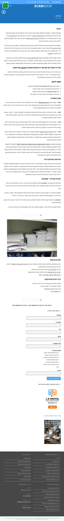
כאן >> (50, 54)
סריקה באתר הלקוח (38, 36)
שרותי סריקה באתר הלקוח (19, 264)
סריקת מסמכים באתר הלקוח (51, 353)
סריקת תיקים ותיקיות (32, 38)
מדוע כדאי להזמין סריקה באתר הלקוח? (51, 491)
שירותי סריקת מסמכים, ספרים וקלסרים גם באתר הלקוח (33, 144)
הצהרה (23, 67)
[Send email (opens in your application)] (9, 2)
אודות (57, 18)
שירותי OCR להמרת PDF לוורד (51, 275)
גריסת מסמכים (27, 476)
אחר (57, 367)
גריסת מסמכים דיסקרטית (52, 362)
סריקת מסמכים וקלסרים (52, 360)
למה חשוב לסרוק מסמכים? (54, 488)
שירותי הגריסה (57, 48)
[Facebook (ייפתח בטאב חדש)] (3, 2)
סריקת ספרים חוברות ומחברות (50, 357)
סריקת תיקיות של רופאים (25, 479)
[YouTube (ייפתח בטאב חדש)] (7, 2)
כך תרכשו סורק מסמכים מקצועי (52, 494)
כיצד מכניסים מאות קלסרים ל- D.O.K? (51, 503)
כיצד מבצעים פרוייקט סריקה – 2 (52, 467)
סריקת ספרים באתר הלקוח (51, 355)
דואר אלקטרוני (56, 343)
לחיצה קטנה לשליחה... (53, 378)
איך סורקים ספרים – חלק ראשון (53, 470)
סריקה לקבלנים (27, 458)
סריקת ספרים (52, 269)
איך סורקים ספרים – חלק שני (53, 473)
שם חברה (58, 322)
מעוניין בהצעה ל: (56, 350)
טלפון (59, 336)
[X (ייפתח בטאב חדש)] (1, 2)
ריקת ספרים (12, 36)
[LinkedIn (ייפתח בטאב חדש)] (5, 2)
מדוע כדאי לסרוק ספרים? (54, 500)
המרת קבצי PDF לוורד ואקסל (53, 479)
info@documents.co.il (24, 502)
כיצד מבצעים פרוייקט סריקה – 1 (52, 464)
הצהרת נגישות (27, 508)
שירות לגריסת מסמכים (46, 132)
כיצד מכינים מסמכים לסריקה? (53, 509)
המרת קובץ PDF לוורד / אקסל (50, 364)
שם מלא (58, 315)
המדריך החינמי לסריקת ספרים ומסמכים (51, 476)
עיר (59, 329)
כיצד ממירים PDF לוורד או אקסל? (52, 506)
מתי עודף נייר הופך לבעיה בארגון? (52, 497)
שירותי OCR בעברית (32, 58)
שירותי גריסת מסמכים (54, 272)
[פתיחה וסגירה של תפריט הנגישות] (4, 12)
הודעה (59, 370)
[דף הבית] (60, 18)
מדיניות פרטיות (56, 461)
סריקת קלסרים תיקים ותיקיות (24, 461)
